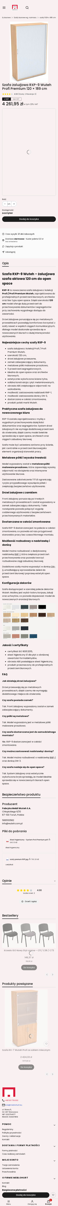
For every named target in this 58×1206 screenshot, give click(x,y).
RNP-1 (17, 554)
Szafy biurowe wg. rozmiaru (25, 17)
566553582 (8, 820)
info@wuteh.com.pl (12, 823)
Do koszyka (29, 967)
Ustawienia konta (10, 1168)
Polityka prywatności (11, 1132)
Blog (4, 1186)
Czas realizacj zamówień (13, 1154)
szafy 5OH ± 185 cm (48, 17)
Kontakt (5, 1139)
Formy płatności (9, 1150)
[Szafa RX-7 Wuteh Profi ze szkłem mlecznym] (26, 1018)
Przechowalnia (9, 1171)
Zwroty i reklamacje (11, 1136)
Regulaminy (7, 1129)
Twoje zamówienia (11, 1165)
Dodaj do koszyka (29, 219)
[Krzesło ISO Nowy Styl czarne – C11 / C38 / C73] (29, 935)
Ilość (4, 199)
